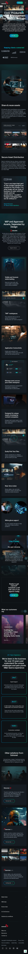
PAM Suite (3, 902)
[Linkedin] (10, 948)
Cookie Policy (14, 942)
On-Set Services (5, 911)
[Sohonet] (14, 925)
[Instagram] (13, 948)
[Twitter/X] (6, 948)
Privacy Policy (21, 940)
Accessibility (21, 942)
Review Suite (4, 906)
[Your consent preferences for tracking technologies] (25, 951)
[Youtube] (17, 948)
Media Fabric (4, 897)
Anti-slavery (3, 945)
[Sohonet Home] (5, 2)
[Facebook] (2, 948)
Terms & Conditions (5, 942)
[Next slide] (26, 558)
